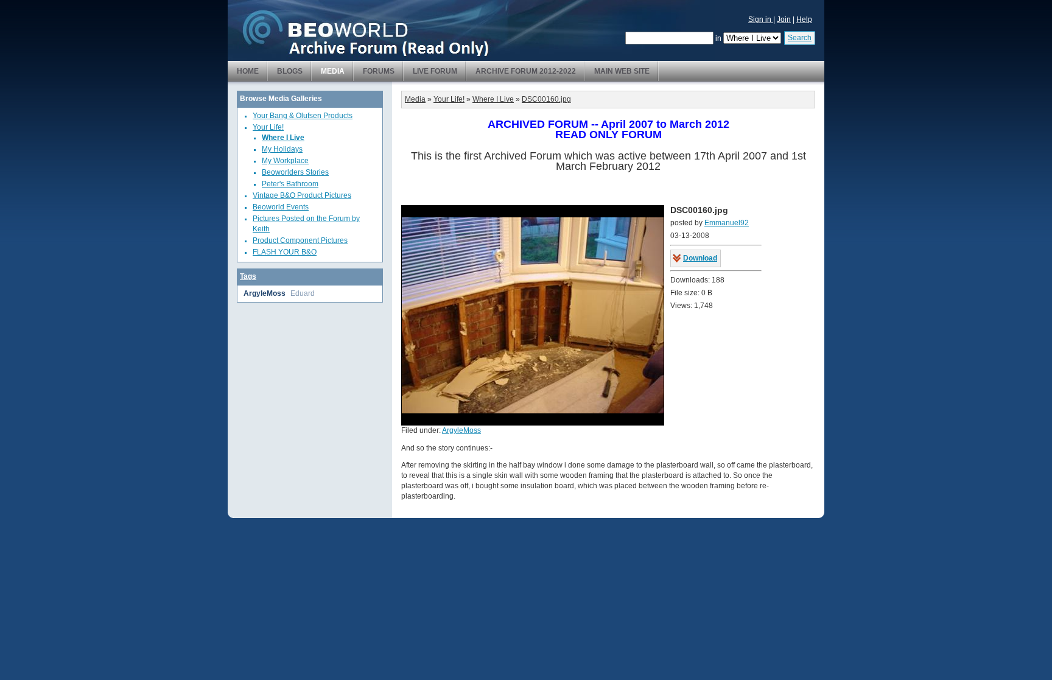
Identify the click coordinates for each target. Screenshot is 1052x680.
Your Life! (268, 127)
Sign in (760, 19)
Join (784, 19)
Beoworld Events (281, 207)
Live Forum (435, 71)
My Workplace (285, 160)
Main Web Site (622, 71)
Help (804, 19)
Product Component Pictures (300, 240)
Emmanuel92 (726, 222)
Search (800, 37)
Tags (248, 276)
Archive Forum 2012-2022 (525, 71)
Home (248, 71)
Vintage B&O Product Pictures (302, 195)
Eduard (302, 293)
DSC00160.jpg (546, 99)
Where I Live (283, 137)
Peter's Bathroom (290, 184)
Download (700, 258)
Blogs (290, 71)
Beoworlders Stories (295, 172)
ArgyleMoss (265, 293)
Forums (378, 71)
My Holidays (282, 149)
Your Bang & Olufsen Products (302, 115)
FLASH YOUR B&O (285, 252)
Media (333, 71)
